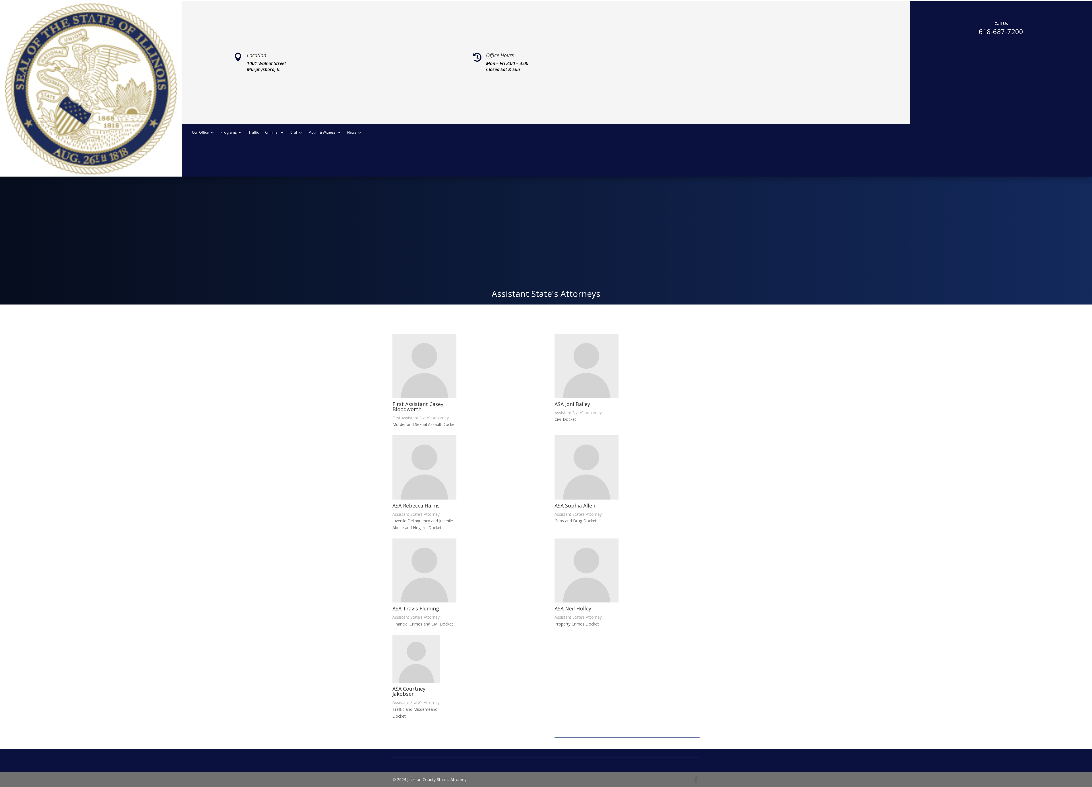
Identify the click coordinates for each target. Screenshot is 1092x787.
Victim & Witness (322, 133)
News (351, 133)
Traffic (254, 133)
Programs (229, 133)
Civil (293, 133)
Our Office (200, 133)
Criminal (271, 133)
